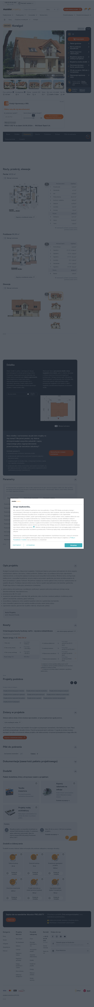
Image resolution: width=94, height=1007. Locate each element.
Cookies (24, 539)
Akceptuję (73, 545)
